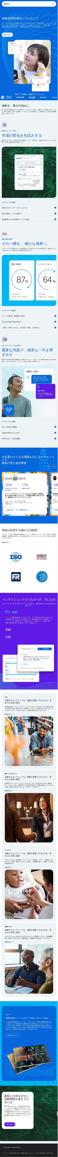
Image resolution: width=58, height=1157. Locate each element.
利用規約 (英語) (24, 1153)
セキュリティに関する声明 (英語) (37, 1153)
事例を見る (10, 510)
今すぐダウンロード (13, 1035)
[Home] (7, 4)
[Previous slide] (49, 466)
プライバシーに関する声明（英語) (11, 1153)
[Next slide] (54, 466)
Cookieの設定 (50, 1153)
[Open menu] (52, 3)
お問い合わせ (7, 35)
